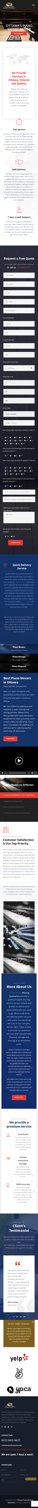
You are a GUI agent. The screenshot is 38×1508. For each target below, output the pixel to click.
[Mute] (32, 773)
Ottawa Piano (15, 993)
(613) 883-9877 (10, 1440)
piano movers (26, 601)
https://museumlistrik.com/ (19, 111)
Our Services (5, 1475)
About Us (23, 1470)
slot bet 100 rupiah (19, 108)
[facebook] (1, 1427)
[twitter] (5, 1427)
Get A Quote (18, 33)
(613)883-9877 (24, 267)
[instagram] (11, 1427)
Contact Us (24, 1475)
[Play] (3, 773)
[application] (19, 761)
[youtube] (8, 1427)
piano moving (14, 97)
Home (3, 1470)
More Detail (10, 738)
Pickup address (8, 318)
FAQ (2, 1480)
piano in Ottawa (20, 582)
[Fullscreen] (35, 773)
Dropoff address (8, 340)
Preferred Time (8, 377)
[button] (19, 761)
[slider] (17, 772)
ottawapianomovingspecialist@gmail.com (16, 1449)
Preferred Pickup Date (10, 362)
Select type (6, 408)
